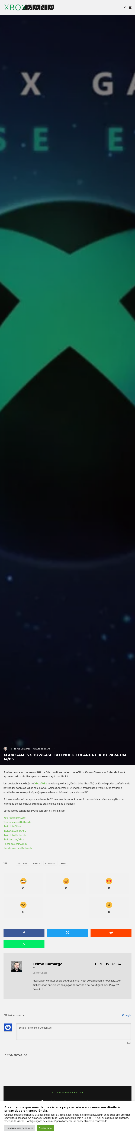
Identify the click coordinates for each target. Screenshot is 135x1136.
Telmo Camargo (48, 964)
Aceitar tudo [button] (45, 1128)
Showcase (51, 863)
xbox (64, 863)
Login (127, 1015)
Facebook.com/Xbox (15, 843)
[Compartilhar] (24, 933)
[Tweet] (67, 933)
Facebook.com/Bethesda (18, 848)
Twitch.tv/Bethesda (15, 835)
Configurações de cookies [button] (20, 1128)
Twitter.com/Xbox (14, 839)
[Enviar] (111, 933)
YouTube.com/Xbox (15, 817)
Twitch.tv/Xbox (12, 826)
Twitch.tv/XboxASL (15, 830)
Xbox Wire (40, 783)
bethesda (23, 863)
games (37, 863)
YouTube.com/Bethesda (17, 822)
